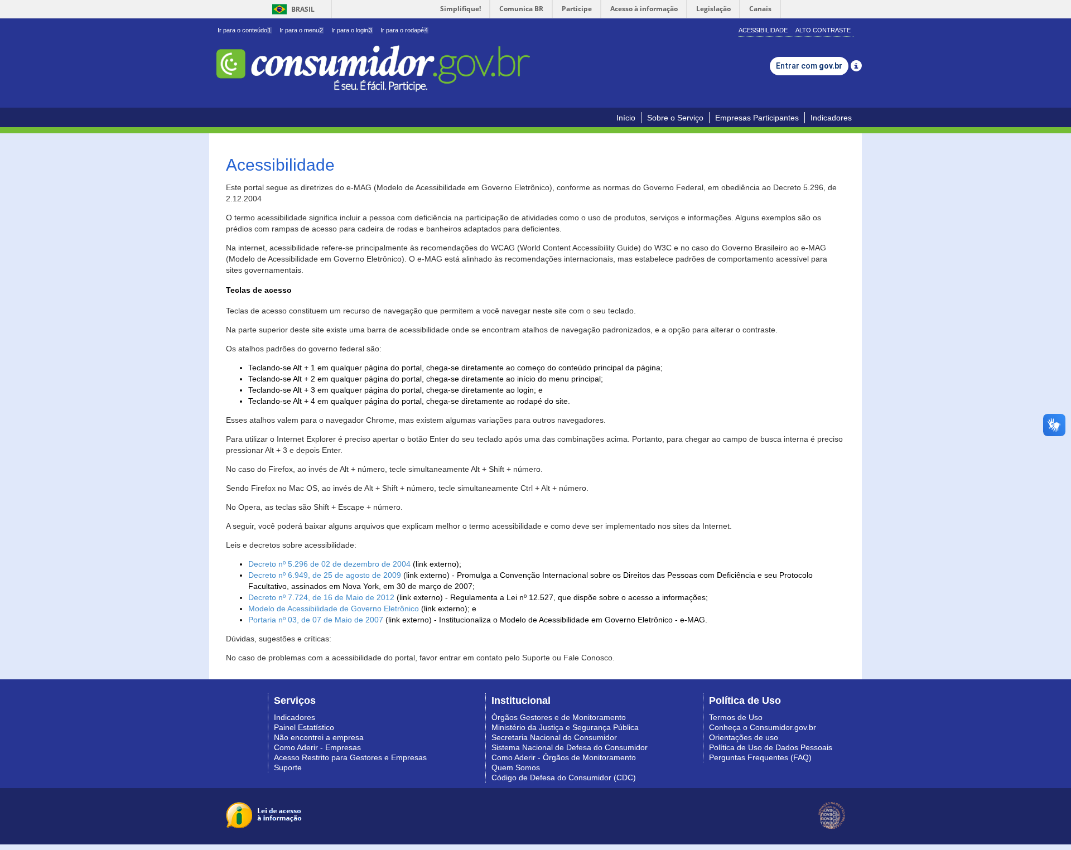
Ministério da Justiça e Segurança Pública (565, 727)
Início (625, 117)
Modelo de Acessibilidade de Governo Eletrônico (333, 608)
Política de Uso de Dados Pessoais (770, 747)
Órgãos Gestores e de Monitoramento (558, 717)
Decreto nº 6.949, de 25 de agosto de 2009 (324, 575)
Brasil (291, 9)
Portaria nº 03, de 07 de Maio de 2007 (315, 619)
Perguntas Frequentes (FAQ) (760, 757)
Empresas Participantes (757, 117)
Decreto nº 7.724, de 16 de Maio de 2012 (321, 597)
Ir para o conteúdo (244, 30)
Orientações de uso (743, 737)
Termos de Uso (736, 717)
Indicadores (831, 117)
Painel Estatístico (304, 727)
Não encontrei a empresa (319, 737)
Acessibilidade (763, 30)
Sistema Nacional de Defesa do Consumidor (569, 747)
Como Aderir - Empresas (317, 747)
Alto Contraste (823, 30)
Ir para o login (351, 30)
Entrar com (809, 65)
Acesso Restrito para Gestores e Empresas (350, 757)
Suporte (288, 767)
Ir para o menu (301, 30)
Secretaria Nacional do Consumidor (554, 737)
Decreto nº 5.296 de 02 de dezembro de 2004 (329, 563)
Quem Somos (515, 767)
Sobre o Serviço (675, 117)
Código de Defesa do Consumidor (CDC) (563, 777)
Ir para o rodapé (404, 30)
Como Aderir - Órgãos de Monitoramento (563, 757)
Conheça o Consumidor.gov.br (762, 727)
